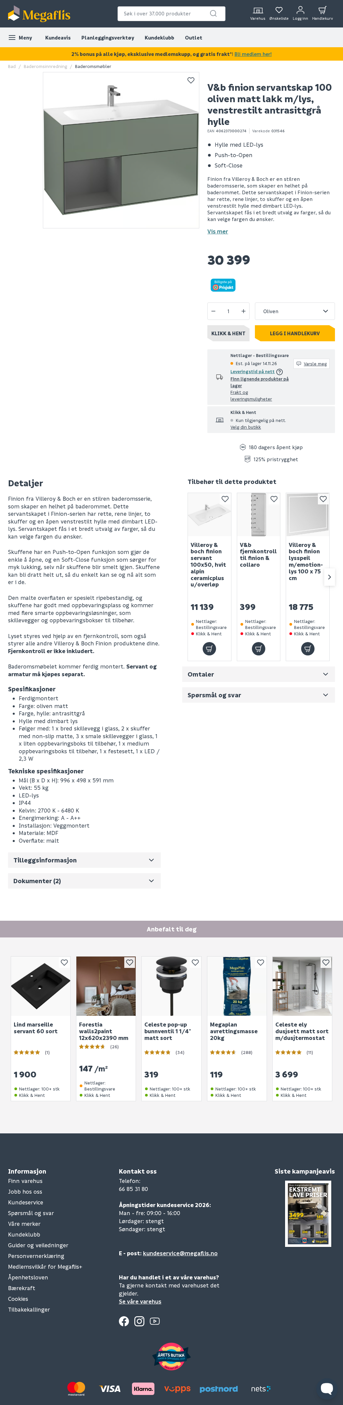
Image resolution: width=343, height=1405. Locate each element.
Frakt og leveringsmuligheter (251, 395)
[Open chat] (327, 1389)
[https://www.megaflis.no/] (39, 13)
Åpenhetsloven (28, 1277)
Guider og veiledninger (38, 1245)
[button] (213, 13)
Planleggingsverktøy (107, 37)
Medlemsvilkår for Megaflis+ (45, 1266)
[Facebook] (124, 1321)
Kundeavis (58, 37)
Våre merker (24, 1223)
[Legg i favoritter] (191, 80)
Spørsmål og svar (31, 1212)
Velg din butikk (245, 427)
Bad (12, 66)
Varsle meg (315, 363)
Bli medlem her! (253, 54)
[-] (213, 311)
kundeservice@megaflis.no (180, 1253)
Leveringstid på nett (252, 371)
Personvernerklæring (36, 1255)
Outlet (193, 37)
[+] (243, 311)
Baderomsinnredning (45, 66)
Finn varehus (25, 1180)
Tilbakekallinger (29, 1309)
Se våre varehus (140, 1301)
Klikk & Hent (228, 333)
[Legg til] (209, 648)
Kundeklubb (159, 37)
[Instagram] (139, 1321)
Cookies (18, 1298)
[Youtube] (155, 1321)
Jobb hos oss (25, 1191)
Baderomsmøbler (93, 66)
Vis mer (217, 231)
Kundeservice (25, 1202)
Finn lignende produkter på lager (259, 382)
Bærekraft (21, 1287)
